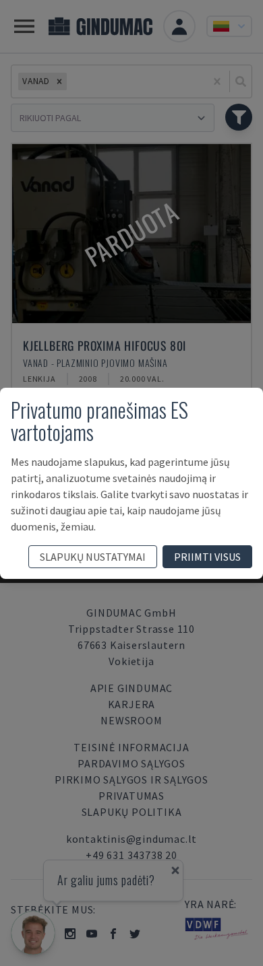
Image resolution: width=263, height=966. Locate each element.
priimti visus (207, 556)
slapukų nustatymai (93, 556)
